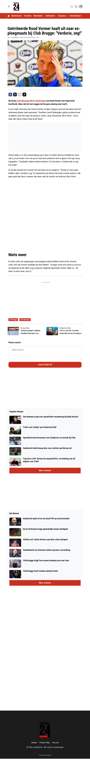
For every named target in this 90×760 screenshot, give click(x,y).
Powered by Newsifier (45, 755)
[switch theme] (76, 6)
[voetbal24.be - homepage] (16, 6)
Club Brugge (40, 101)
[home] (9, 16)
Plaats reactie (45, 365)
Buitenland (50, 16)
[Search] (71, 6)
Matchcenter (16, 16)
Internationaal (75, 16)
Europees (62, 16)
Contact (34, 742)
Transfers (28, 16)
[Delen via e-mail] (20, 94)
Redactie (16, 37)
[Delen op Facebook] (10, 94)
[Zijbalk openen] (9, 6)
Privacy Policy (44, 742)
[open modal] (80, 6)
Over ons (55, 742)
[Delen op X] (15, 94)
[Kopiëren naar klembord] (24, 94)
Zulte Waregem (22, 101)
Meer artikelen (45, 470)
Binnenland (38, 16)
